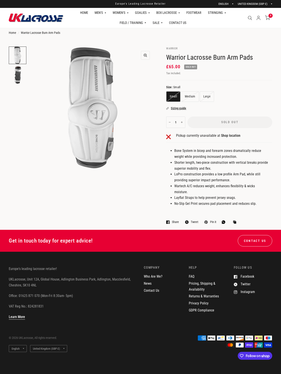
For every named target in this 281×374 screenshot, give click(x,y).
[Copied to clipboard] (236, 222)
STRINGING (215, 13)
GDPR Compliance (201, 310)
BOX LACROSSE (166, 13)
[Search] (250, 18)
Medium (190, 96)
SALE (156, 23)
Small (173, 96)
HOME (84, 13)
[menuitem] (84, 13)
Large (207, 96)
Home (12, 32)
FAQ (192, 276)
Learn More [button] (17, 317)
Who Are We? (153, 276)
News (147, 283)
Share (175, 222)
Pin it (213, 222)
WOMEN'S (119, 13)
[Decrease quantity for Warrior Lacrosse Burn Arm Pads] (169, 122)
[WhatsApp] (224, 222)
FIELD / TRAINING (131, 23)
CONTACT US (177, 23)
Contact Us (151, 290)
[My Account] (258, 18)
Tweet (194, 222)
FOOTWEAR (193, 13)
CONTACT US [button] (255, 241)
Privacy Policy (199, 303)
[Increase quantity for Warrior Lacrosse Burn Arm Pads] (181, 122)
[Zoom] (145, 55)
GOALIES (141, 13)
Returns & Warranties (204, 296)
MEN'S (99, 13)
